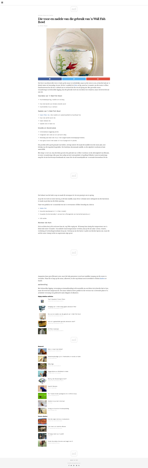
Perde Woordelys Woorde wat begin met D (60, 441)
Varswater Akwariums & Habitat (45, 15)
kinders (102, 278)
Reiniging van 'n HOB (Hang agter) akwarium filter (62, 306)
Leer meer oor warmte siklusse (57, 426)
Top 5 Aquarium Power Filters (56, 299)
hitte (75, 85)
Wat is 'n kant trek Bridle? (55, 349)
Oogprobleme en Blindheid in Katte (58, 371)
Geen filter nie (44, 115)
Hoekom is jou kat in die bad (56, 401)
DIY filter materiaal (53, 329)
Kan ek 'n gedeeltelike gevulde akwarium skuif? (61, 321)
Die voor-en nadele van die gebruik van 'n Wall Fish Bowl (64, 314)
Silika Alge (51, 364)
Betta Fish (43, 208)
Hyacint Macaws (52, 386)
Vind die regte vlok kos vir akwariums (58, 419)
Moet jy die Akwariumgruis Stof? (57, 378)
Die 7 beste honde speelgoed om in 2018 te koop (62, 393)
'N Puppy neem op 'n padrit (56, 434)
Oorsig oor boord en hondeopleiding (58, 408)
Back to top (74, 460)
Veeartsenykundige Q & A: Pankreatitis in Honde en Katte (64, 356)
